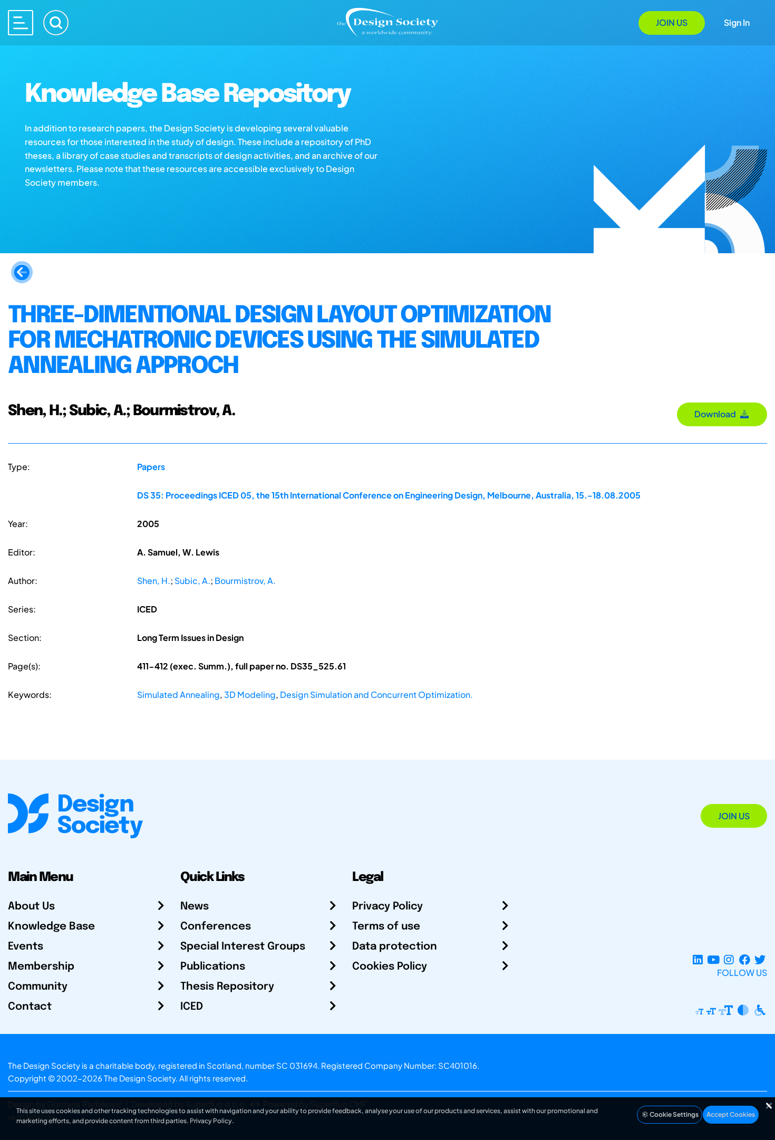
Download (716, 413)
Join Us (671, 22)
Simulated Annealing (178, 694)
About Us (31, 906)
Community (37, 986)
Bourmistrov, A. (245, 580)
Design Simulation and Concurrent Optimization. (376, 694)
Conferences (215, 926)
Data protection (394, 946)
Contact (30, 1006)
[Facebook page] (745, 959)
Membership (41, 966)
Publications (212, 966)
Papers (151, 466)
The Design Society (140, 1078)
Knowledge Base (51, 926)
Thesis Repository (227, 986)
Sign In (737, 22)
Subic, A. (192, 580)
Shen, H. (153, 580)
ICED (191, 1006)
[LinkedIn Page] (698, 959)
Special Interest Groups (242, 946)
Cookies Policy (389, 966)
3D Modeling (250, 694)
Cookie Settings (673, 1114)
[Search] (56, 22)
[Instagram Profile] (729, 959)
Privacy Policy (387, 906)
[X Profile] (760, 959)
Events (25, 946)
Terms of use (386, 926)
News (194, 906)
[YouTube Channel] (713, 959)
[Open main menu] (20, 22)
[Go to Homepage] (387, 21)
